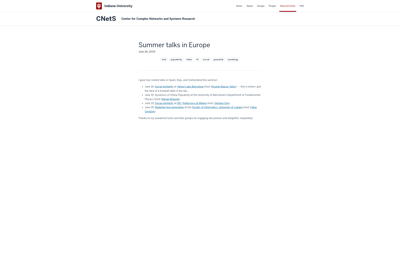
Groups (260, 6)
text (164, 59)
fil (197, 59)
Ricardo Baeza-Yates (223, 86)
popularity (176, 59)
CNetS (106, 19)
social (206, 59)
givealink (218, 59)
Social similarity (164, 86)
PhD (302, 6)
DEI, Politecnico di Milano (191, 103)
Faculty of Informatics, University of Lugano (217, 107)
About (250, 6)
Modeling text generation (169, 107)
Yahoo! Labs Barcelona (190, 86)
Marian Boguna (170, 99)
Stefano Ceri (221, 103)
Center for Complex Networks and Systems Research (158, 19)
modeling (233, 59)
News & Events (287, 6)
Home (239, 6)
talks (189, 59)
